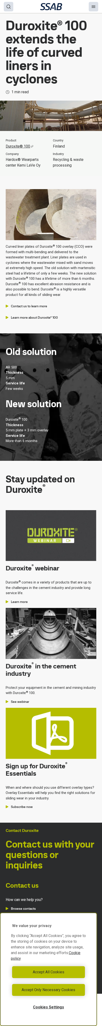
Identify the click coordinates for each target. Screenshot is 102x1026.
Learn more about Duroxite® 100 (34, 317)
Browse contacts (23, 908)
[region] (48, 969)
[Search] (8, 6)
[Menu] (93, 6)
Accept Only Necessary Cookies (48, 990)
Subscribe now (22, 807)
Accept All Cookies (48, 972)
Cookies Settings (48, 1007)
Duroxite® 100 (18, 146)
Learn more (19, 602)
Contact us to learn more (29, 306)
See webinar (20, 702)
